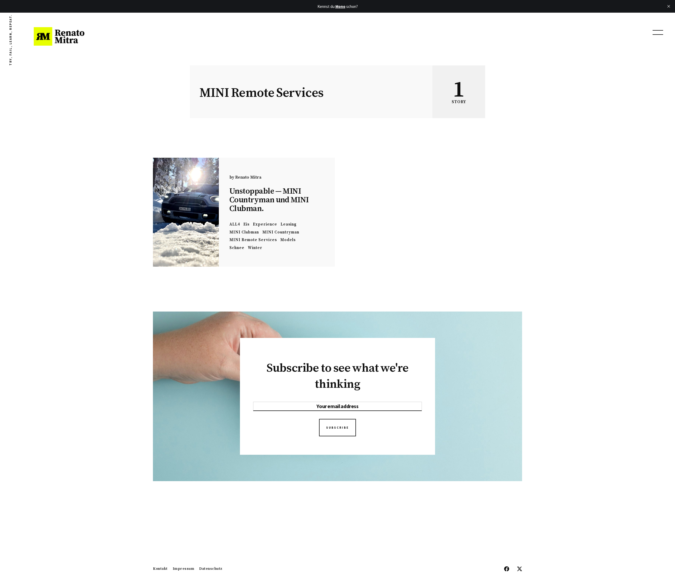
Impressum (183, 569)
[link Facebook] (506, 569)
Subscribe (337, 427)
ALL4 (234, 224)
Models (288, 239)
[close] (668, 6)
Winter (255, 247)
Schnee (236, 247)
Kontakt (160, 569)
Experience (265, 224)
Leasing (289, 224)
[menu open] (657, 32)
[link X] (519, 569)
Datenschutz (211, 569)
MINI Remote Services (253, 239)
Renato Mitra (248, 177)
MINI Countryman (280, 232)
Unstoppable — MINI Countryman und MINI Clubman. (269, 200)
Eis (246, 224)
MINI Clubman (244, 232)
